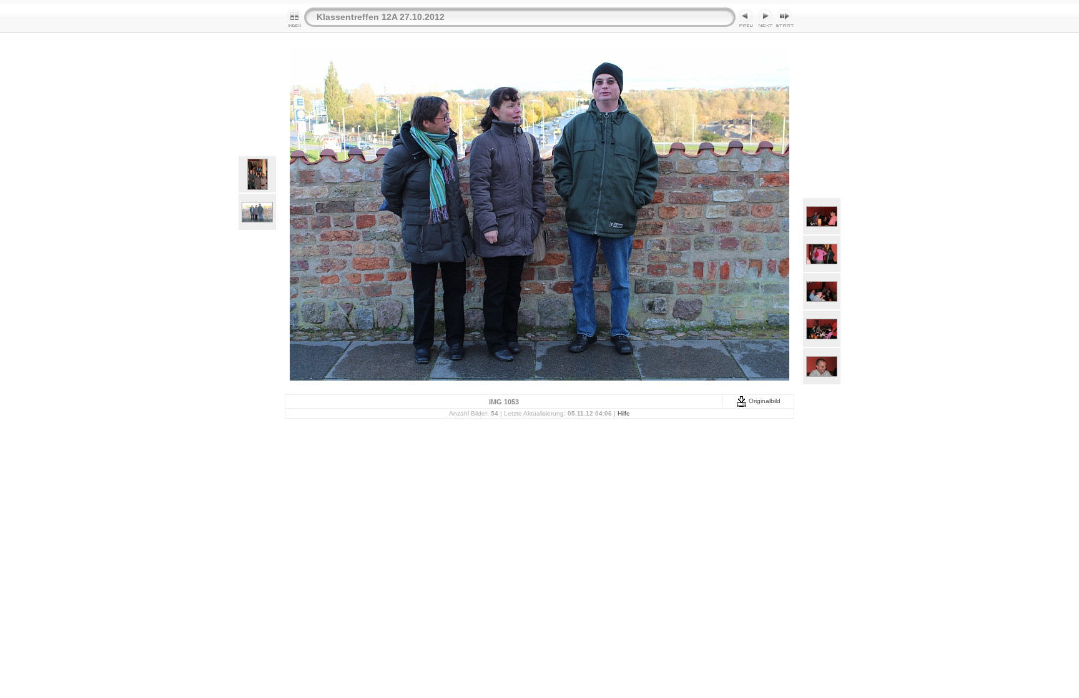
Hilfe (624, 413)
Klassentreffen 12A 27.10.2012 (381, 17)
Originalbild (764, 400)
